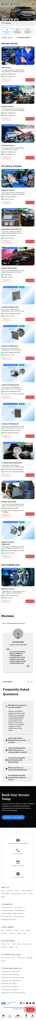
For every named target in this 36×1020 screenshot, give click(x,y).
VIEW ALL (6, 80)
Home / (3, 23)
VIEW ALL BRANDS (16, 954)
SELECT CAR (30, 79)
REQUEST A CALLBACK (13, 817)
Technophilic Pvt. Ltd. (18, 1009)
